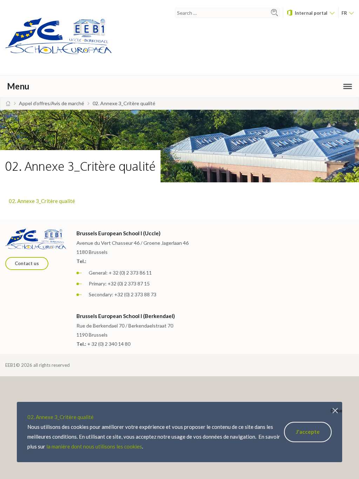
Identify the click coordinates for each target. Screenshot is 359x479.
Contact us (27, 263)
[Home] (8, 103)
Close (336, 410)
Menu (18, 86)
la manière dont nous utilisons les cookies (94, 446)
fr (344, 13)
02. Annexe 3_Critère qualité (42, 201)
